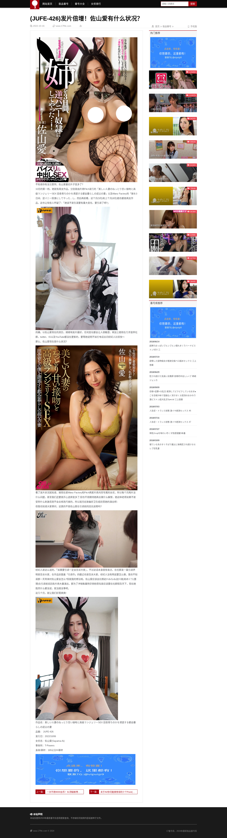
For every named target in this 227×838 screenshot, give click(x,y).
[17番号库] (34, 4)
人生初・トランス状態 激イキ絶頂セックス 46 (170, 411)
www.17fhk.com (63, 26)
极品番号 (64, 3)
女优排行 (96, 3)
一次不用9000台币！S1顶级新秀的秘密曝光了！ (65, 792)
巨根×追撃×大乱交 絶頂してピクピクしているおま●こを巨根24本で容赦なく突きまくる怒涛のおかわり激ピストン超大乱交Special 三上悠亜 (172, 395)
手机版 (192, 26)
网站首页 (47, 3)
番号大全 (80, 3)
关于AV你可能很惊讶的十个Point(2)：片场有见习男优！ (119, 792)
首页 (157, 26)
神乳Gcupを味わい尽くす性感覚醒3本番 (167, 433)
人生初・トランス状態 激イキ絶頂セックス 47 (170, 422)
